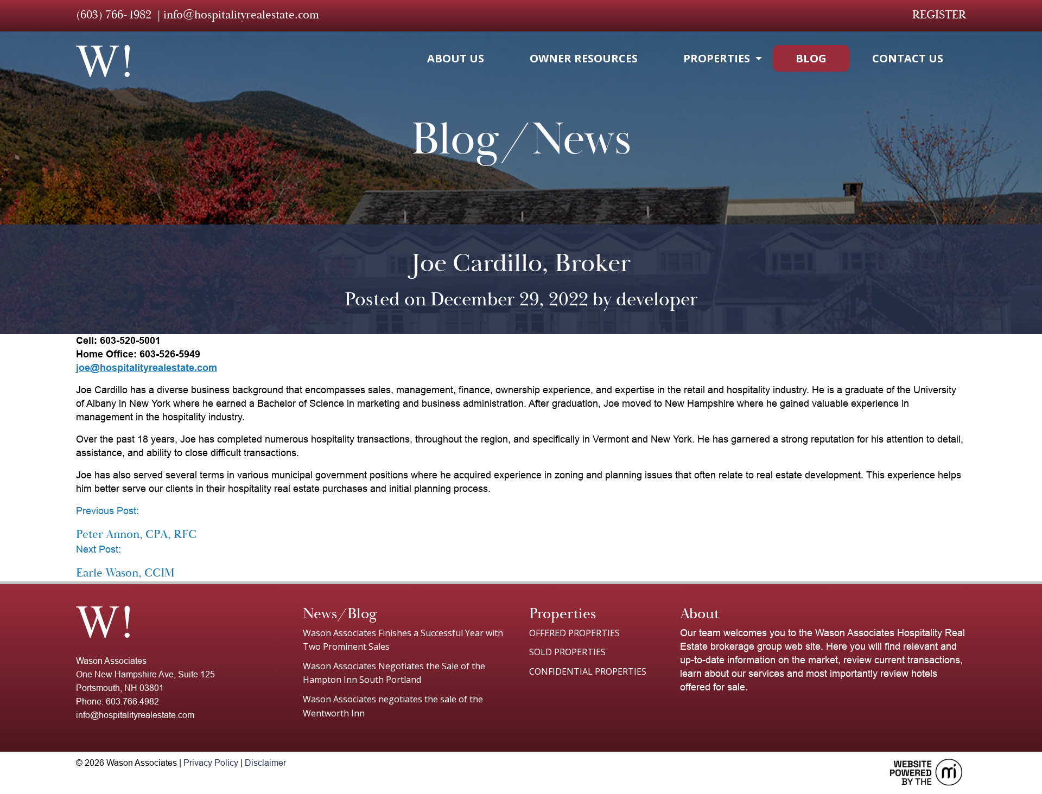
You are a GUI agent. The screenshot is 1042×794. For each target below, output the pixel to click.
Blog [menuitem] (811, 58)
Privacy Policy (210, 762)
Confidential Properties (587, 671)
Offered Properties (574, 633)
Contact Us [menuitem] (907, 58)
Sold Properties (567, 652)
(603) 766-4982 (113, 14)
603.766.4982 (132, 701)
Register (939, 14)
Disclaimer (265, 762)
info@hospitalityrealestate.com (241, 14)
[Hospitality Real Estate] (103, 61)
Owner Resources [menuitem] (584, 58)
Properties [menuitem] (716, 58)
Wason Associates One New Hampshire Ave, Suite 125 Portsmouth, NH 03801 (145, 674)
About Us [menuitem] (455, 58)
